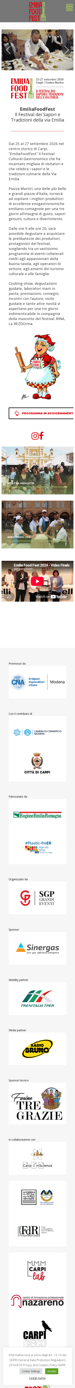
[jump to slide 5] (44, 65)
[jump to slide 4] (40, 65)
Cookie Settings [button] (31, 1371)
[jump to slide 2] (32, 65)
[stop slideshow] (48, 65)
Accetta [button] (52, 1371)
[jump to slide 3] (36, 65)
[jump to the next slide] (67, 50)
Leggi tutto (37, 1378)
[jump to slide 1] (28, 65)
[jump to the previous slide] (8, 50)
